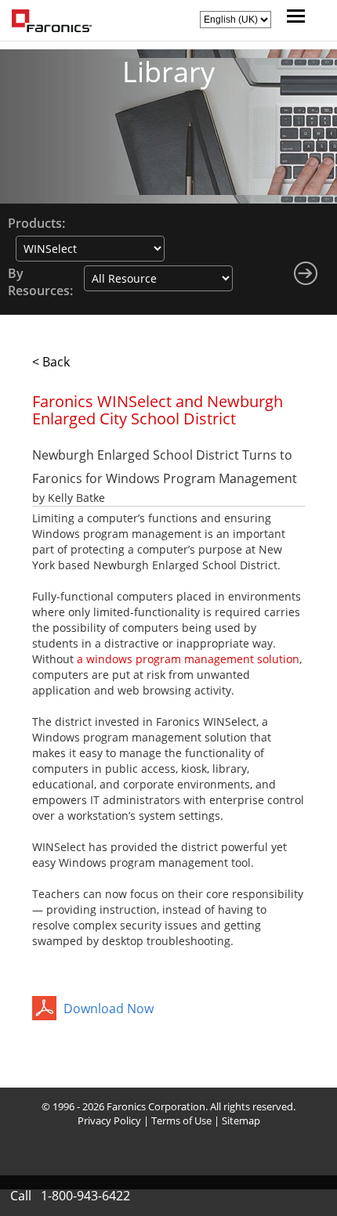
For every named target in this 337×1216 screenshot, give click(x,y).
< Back (51, 361)
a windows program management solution (188, 658)
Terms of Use (181, 1120)
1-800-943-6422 (85, 1195)
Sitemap (241, 1120)
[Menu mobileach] (292, 18)
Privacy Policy (109, 1120)
